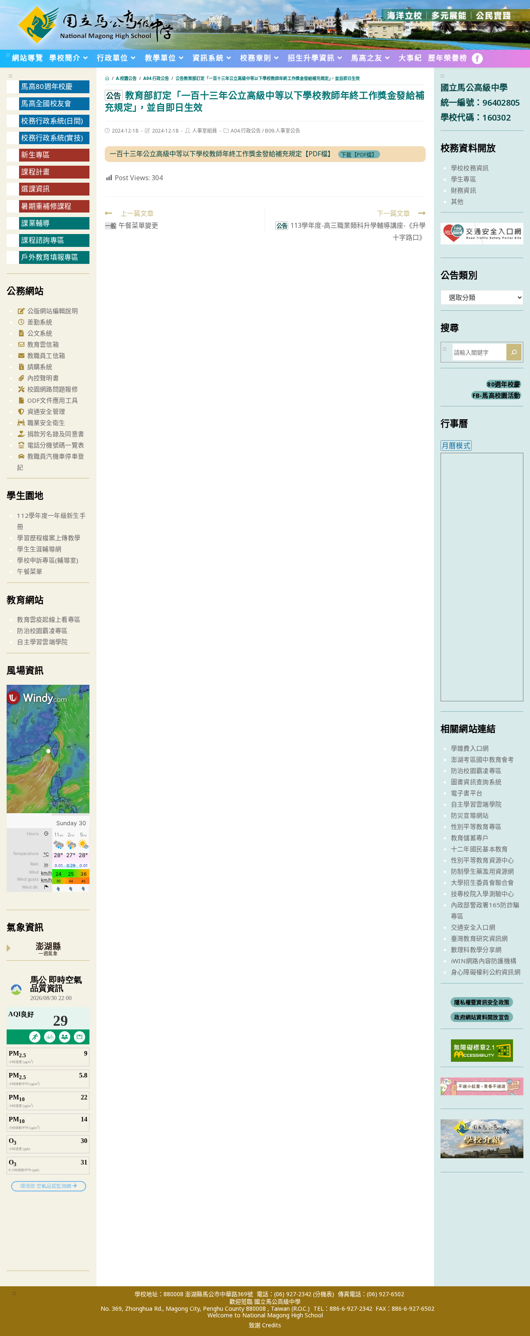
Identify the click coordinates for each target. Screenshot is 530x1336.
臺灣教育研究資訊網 (479, 938)
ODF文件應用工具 (51, 400)
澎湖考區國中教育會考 (482, 759)
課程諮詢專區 (42, 240)
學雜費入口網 (470, 748)
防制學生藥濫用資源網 (482, 871)
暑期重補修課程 (46, 206)
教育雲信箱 (42, 344)
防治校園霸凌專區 (42, 630)
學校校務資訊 (470, 168)
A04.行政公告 (246, 130)
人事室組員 (204, 130)
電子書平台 (467, 793)
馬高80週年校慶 (46, 86)
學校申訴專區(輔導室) (47, 560)
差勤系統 (39, 322)
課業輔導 (35, 223)
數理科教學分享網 (476, 949)
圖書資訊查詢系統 (476, 782)
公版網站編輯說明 (51, 311)
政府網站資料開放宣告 (481, 1017)
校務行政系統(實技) (52, 138)
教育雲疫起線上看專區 (48, 619)
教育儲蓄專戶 (470, 837)
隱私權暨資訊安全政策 (481, 1002)
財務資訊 (463, 190)
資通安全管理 (45, 411)
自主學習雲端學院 (42, 642)
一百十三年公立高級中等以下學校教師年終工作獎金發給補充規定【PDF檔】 (222, 153)
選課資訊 (35, 188)
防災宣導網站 (470, 815)
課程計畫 (35, 171)
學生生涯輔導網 (39, 549)
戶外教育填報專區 (49, 257)
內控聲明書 (42, 378)
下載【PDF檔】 (359, 154)
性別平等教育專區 (476, 826)
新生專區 (35, 154)
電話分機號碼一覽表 (54, 445)
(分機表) (323, 1294)
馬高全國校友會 (46, 103)
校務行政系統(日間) (52, 121)
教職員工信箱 (45, 355)
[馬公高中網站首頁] (95, 24)
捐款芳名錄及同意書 (54, 434)
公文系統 (39, 333)
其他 (457, 201)
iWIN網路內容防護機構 (484, 961)
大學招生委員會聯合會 (482, 882)
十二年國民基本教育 (479, 849)
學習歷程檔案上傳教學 (48, 538)
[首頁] (107, 78)
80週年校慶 (503, 384)
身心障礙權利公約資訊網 (485, 972)
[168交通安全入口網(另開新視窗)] (482, 236)
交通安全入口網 (473, 927)
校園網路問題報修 (51, 389)
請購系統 (39, 366)
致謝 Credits (265, 1325)
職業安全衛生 (45, 422)
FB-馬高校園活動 (496, 395)
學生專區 (463, 179)
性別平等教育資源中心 (482, 860)
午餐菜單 (29, 571)
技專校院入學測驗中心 (482, 893)
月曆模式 (456, 445)
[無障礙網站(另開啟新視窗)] (482, 1050)
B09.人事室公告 (282, 130)
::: (8, 54)
